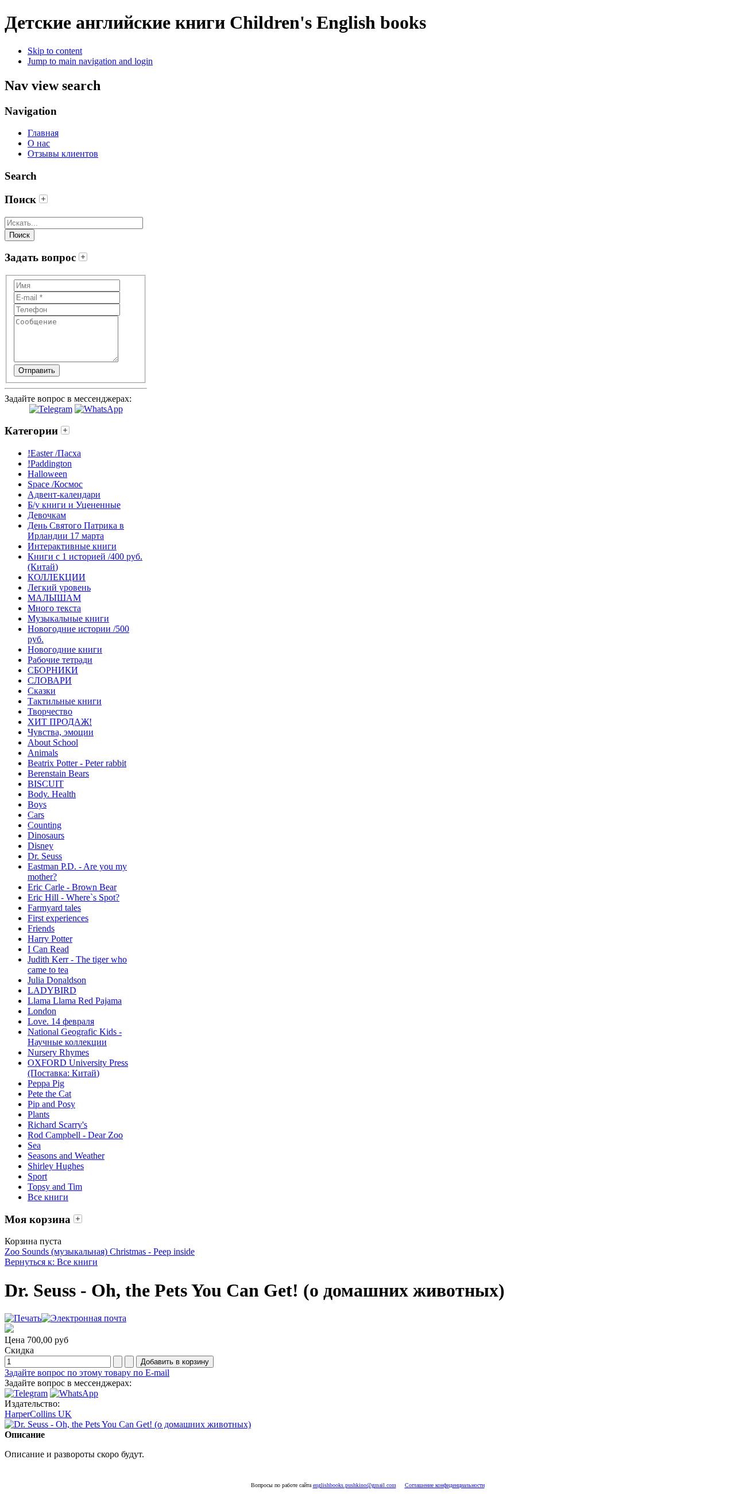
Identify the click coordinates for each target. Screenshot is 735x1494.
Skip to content (55, 51)
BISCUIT (46, 784)
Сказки (42, 691)
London (42, 1011)
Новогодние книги (65, 649)
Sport (37, 1176)
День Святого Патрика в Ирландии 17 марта (76, 531)
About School (53, 742)
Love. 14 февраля (61, 1021)
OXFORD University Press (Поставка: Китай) (78, 1068)
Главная (43, 133)
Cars (36, 815)
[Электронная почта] (83, 1318)
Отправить (36, 370)
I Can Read (48, 949)
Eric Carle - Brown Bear (72, 887)
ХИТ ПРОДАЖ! (60, 722)
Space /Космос (55, 484)
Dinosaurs (46, 835)
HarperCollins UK (38, 1414)
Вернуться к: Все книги (51, 1262)
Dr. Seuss (45, 856)
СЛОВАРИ (50, 680)
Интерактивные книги (72, 546)
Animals (43, 753)
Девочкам (47, 515)
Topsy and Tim (55, 1187)
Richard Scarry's (57, 1125)
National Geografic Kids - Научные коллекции (75, 1037)
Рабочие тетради (60, 660)
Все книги (48, 1197)
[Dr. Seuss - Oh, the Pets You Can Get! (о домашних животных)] (128, 1424)
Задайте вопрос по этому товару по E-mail (87, 1372)
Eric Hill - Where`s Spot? (73, 897)
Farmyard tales (54, 908)
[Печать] (23, 1318)
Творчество (50, 711)
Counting (44, 825)
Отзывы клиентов (63, 153)
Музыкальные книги (68, 618)
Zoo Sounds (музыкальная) (56, 1251)
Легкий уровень (59, 587)
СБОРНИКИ (53, 670)
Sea (34, 1145)
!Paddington (50, 463)
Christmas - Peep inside (151, 1251)
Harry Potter (50, 939)
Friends (41, 928)
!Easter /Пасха (54, 453)
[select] (43, 199)
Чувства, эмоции (61, 732)
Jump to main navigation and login (90, 61)
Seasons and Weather (66, 1156)
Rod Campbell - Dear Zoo (75, 1135)
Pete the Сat (49, 1094)
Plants (38, 1114)
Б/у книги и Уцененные (74, 505)
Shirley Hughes (56, 1166)
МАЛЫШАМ (54, 598)
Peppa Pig (46, 1083)
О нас (39, 143)
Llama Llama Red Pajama (75, 1001)
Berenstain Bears (58, 773)
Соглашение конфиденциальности (445, 1485)
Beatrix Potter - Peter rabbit (77, 763)
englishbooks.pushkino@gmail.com (354, 1485)
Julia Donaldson (57, 980)
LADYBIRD (52, 990)
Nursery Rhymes (58, 1052)
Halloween (47, 474)
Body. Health (52, 794)
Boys (37, 804)
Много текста (54, 608)
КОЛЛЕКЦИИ (57, 577)
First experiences (58, 918)
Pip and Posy (51, 1104)
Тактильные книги (65, 701)
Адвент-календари (64, 494)
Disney (40, 846)
